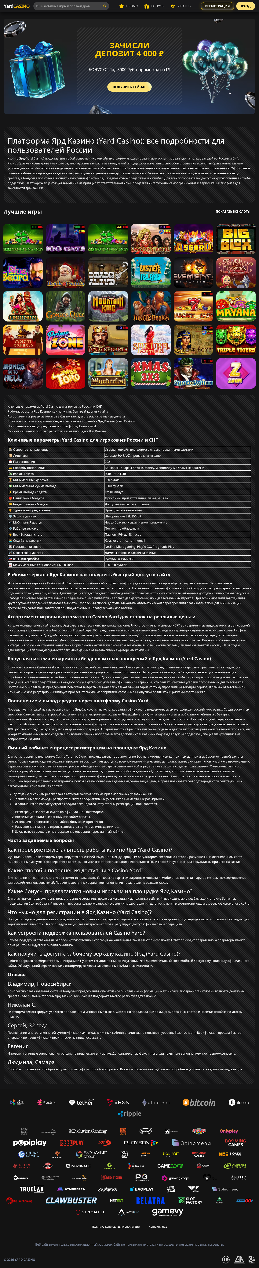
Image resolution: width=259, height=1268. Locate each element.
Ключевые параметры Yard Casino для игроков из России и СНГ (55, 406)
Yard (17, 6)
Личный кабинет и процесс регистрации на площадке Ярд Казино (57, 431)
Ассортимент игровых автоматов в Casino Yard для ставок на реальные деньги (66, 416)
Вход (246, 6)
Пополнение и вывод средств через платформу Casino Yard (52, 426)
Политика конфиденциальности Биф (116, 1226)
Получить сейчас (129, 87)
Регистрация (217, 6)
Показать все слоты (233, 211)
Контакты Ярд (158, 1226)
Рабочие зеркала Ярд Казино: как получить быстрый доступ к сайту (58, 411)
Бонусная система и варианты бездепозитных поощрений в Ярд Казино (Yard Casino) (71, 421)
